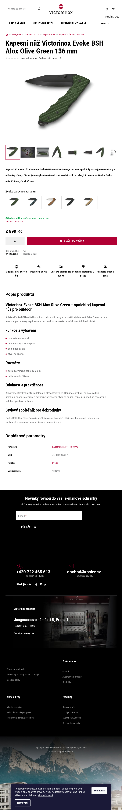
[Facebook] (36, 585)
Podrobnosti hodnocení (50, 58)
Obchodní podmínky (16, 669)
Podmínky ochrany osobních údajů (23, 674)
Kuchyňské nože (70, 712)
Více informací (45, 795)
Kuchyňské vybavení (71, 718)
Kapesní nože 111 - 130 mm (65, 447)
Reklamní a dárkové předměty (20, 718)
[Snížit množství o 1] (9, 240)
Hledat (39, 9)
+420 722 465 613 (33, 572)
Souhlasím (99, 790)
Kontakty (66, 682)
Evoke (55, 463)
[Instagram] (41, 585)
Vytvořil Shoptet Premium (61, 751)
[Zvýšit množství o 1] (21, 240)
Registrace (106, 8)
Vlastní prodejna (14, 707)
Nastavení (22, 802)
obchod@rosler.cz (84, 572)
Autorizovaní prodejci (72, 677)
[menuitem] (17, 23)
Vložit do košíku (74, 240)
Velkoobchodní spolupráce (19, 712)
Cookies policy (13, 680)
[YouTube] (45, 585)
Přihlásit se (28, 526)
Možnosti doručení (14, 221)
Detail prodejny (22, 633)
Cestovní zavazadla (71, 723)
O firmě (65, 671)
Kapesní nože (68, 707)
